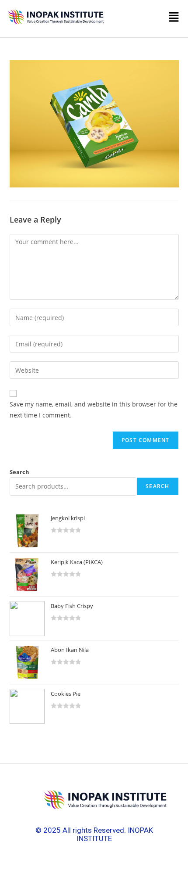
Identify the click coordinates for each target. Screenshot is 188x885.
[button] (145, 19)
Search (19, 472)
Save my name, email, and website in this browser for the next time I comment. (94, 409)
